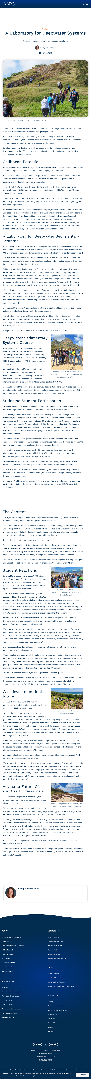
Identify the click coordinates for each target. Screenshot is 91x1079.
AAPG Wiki (51, 1031)
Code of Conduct (45, 1070)
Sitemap (78, 1070)
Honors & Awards (8, 954)
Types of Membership (55, 941)
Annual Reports (7, 967)
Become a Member (54, 954)
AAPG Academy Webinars (56, 982)
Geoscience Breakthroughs (11, 992)
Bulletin (50, 1027)
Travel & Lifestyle (7, 1004)
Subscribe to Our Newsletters (12, 1009)
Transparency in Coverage (63, 1070)
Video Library (52, 1014)
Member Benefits (53, 937)
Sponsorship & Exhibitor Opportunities (61, 986)
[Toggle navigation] (87, 4)
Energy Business (7, 1000)
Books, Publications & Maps (57, 1010)
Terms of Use (30, 1070)
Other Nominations (8, 963)
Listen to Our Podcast (9, 1013)
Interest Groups (7, 941)
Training (50, 1001)
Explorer (5, 988)
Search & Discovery (54, 1023)
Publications (6, 958)
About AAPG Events (54, 978)
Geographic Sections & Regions (13, 945)
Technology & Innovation (10, 996)
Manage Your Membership (57, 958)
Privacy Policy (33, 1076)
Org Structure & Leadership (11, 937)
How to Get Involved (55, 945)
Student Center (53, 950)
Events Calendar (53, 974)
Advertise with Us (8, 1017)
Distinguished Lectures (56, 1006)
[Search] (82, 4)
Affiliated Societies (8, 950)
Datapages (51, 1018)
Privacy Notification (16, 1070)
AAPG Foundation (8, 971)
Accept (82, 1074)
